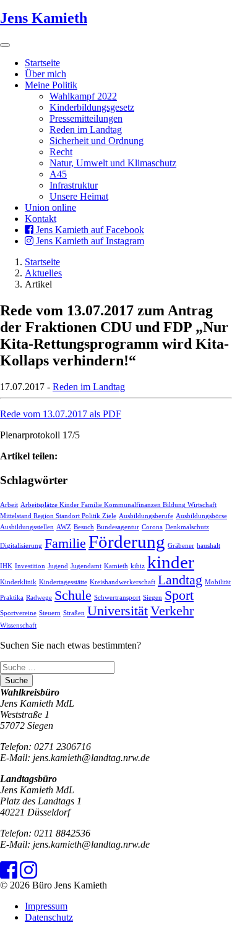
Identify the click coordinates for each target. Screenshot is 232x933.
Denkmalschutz (187, 527)
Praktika (12, 597)
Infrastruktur (73, 185)
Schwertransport (117, 597)
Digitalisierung (21, 545)
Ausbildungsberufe (146, 516)
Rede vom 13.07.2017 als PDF (60, 414)
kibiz (138, 566)
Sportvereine (18, 613)
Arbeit (9, 504)
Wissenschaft (18, 625)
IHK (6, 566)
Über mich (45, 74)
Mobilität (218, 582)
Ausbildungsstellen (27, 527)
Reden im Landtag (85, 129)
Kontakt (40, 218)
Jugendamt (86, 566)
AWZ (63, 527)
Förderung (126, 542)
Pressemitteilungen (85, 118)
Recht (60, 152)
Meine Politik (51, 85)
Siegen (152, 597)
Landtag (180, 580)
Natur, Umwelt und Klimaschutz (112, 163)
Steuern (50, 613)
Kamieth (116, 566)
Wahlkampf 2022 (83, 96)
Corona (152, 527)
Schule (73, 595)
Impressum (46, 906)
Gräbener (181, 545)
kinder (170, 562)
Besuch (84, 527)
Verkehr (172, 610)
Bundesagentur (118, 527)
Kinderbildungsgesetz (91, 107)
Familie (65, 543)
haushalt (208, 545)
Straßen (74, 613)
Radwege (39, 597)
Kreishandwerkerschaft (122, 582)
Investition (30, 566)
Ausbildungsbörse (201, 516)
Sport (179, 595)
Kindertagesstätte (63, 582)
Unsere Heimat (78, 196)
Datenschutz (49, 917)
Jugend (58, 566)
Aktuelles (43, 273)
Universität (117, 610)
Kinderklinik (18, 582)
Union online (50, 207)
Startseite (42, 63)
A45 (58, 174)
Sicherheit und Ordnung (96, 140)
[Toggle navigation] (5, 45)
